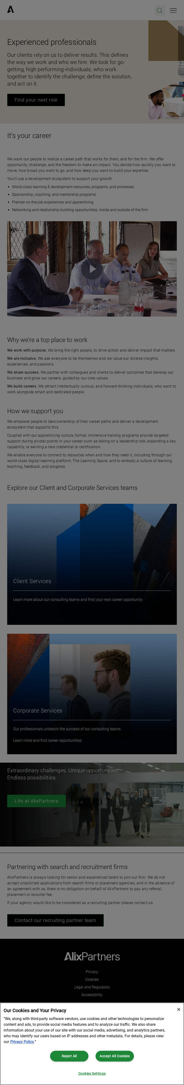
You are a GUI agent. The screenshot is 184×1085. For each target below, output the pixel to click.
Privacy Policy (22, 1041)
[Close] (178, 1009)
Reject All (69, 1056)
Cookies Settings (92, 1074)
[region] (92, 1044)
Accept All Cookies (115, 1056)
